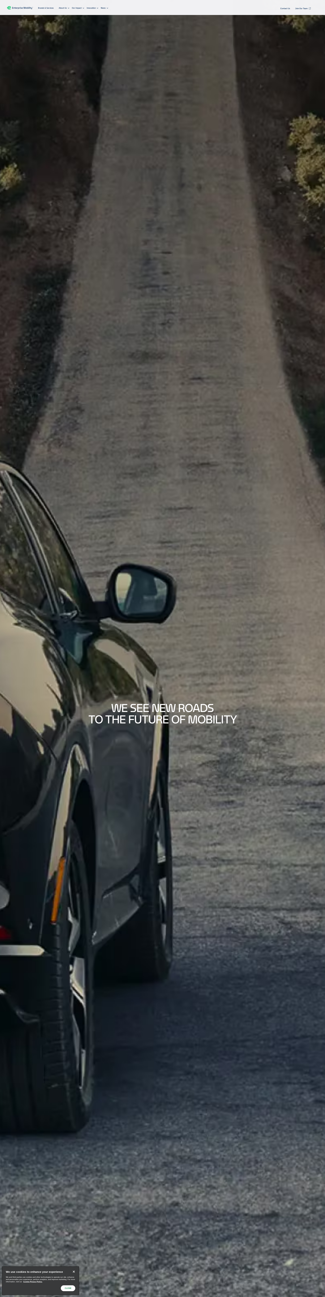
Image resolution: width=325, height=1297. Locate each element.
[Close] (73, 1271)
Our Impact (77, 8)
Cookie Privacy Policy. (32, 1282)
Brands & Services (46, 8)
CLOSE (68, 1288)
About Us (63, 8)
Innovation (91, 8)
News (103, 8)
